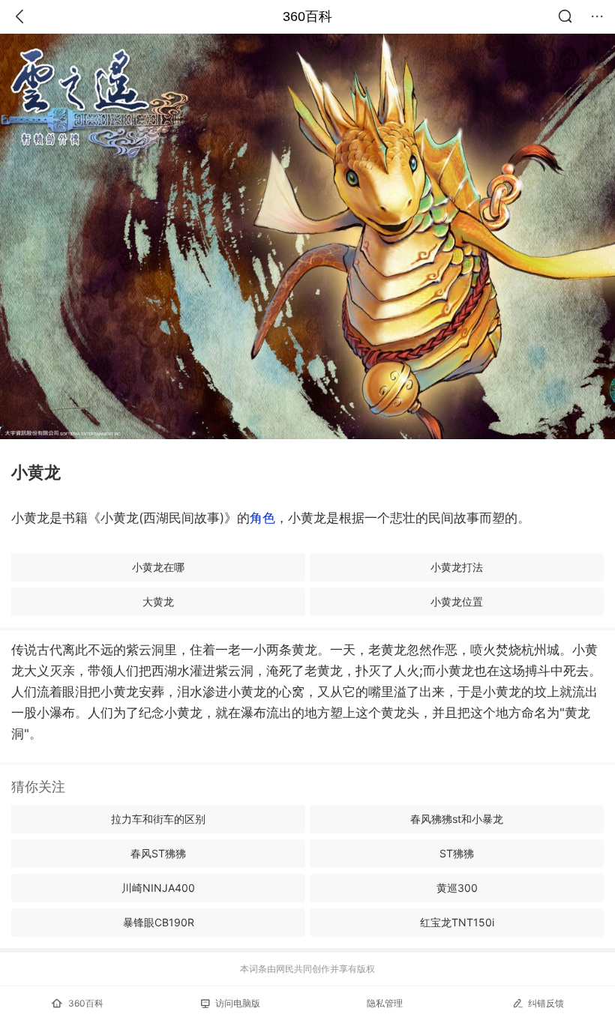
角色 (262, 517)
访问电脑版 (237, 1003)
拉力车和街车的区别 (158, 818)
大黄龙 (158, 601)
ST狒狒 (457, 853)
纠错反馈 (546, 1003)
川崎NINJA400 (158, 887)
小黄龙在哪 (158, 567)
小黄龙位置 (456, 601)
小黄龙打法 (456, 567)
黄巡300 (457, 887)
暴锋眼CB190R (158, 922)
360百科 (307, 16)
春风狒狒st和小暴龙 (456, 818)
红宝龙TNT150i (457, 922)
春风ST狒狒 (158, 853)
